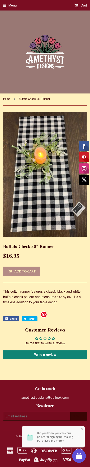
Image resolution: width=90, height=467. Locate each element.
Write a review (45, 354)
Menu (12, 5)
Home (6, 99)
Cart (83, 5)
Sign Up (78, 416)
